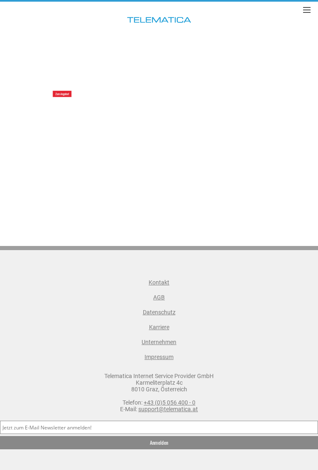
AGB (159, 297)
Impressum (159, 357)
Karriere (159, 327)
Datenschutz (159, 312)
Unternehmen (159, 342)
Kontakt (159, 282)
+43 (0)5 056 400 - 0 (169, 402)
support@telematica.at (168, 409)
